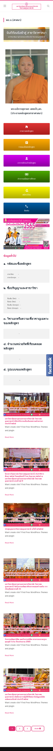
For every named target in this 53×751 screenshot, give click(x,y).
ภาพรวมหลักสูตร (26, 131)
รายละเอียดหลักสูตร (27, 147)
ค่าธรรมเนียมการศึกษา (27, 179)
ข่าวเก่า (37, 728)
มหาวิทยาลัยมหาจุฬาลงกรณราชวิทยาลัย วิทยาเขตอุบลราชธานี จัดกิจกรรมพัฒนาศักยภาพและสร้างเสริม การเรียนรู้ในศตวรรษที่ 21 (26, 586)
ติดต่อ (26, 211)
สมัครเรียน (26, 195)
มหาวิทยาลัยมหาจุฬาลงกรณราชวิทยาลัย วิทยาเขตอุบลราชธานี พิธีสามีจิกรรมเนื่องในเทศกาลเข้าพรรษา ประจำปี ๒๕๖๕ (24, 421)
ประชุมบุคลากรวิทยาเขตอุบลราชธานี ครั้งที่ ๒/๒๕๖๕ (24, 529)
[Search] (48, 6)
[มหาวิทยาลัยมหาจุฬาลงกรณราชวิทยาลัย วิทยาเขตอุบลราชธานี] (26, 6)
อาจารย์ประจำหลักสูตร (27, 163)
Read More (9, 437)
